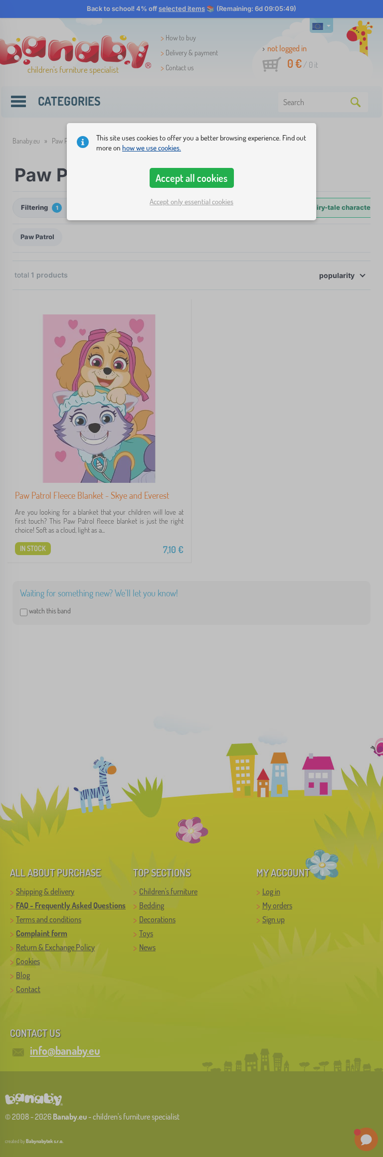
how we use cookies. (151, 147)
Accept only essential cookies (191, 201)
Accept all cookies (191, 177)
